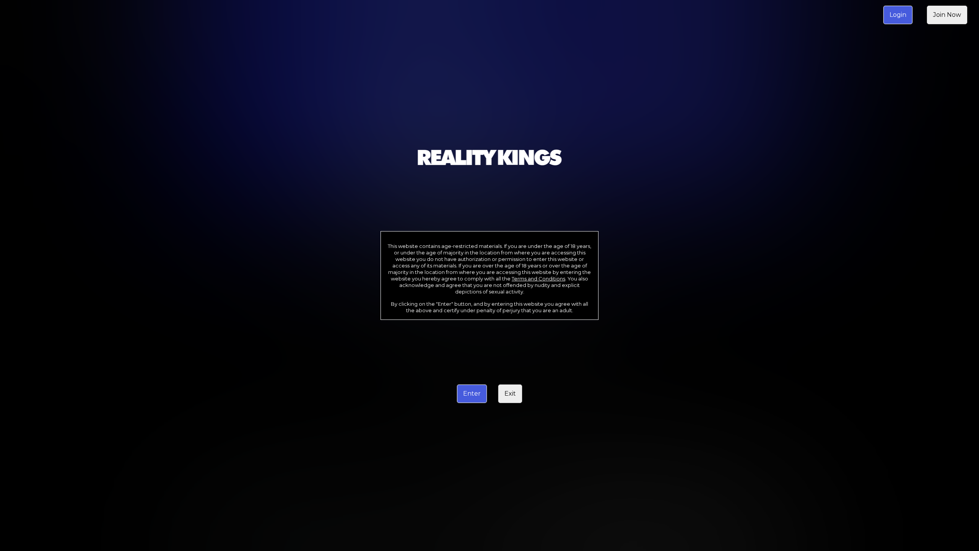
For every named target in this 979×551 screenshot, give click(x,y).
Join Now (947, 14)
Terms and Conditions (538, 279)
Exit (510, 393)
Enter (472, 393)
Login (898, 14)
